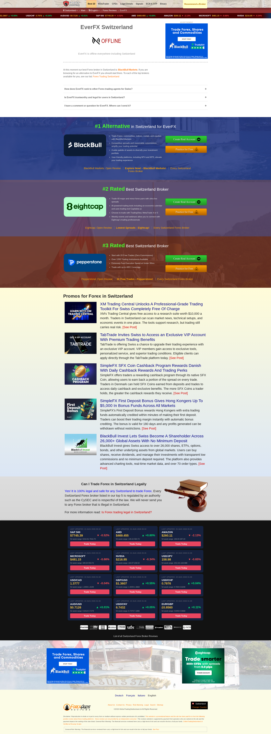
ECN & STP (151, 4)
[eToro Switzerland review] (149, 629)
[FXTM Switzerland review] (187, 629)
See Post (156, 729)
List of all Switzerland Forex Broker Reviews (135, 636)
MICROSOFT (176, 16)
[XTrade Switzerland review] (121, 629)
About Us (111, 705)
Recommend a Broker (195, 4)
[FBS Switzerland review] (103, 629)
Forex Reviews (110, 10)
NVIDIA (211, 16)
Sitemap (160, 705)
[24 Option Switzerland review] (178, 629)
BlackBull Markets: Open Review (102, 168)
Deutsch (119, 695)
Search (153, 705)
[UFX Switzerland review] (131, 629)
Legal (146, 705)
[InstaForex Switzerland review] (112, 629)
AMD (104, 16)
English (94, 10)
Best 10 (91, 4)
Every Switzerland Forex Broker (171, 227)
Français (130, 695)
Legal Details (126, 4)
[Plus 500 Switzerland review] (84, 629)
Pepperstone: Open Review (96, 279)
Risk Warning (138, 705)
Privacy (129, 705)
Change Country (199, 707)
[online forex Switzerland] (71, 6)
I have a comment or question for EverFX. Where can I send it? (135, 105)
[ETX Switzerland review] (168, 629)
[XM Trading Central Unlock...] (81, 322)
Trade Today (90, 544)
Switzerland (70, 10)
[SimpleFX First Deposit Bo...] (81, 419)
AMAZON (139, 16)
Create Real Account (184, 139)
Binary (163, 4)
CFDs (114, 4)
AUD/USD (35, 16)
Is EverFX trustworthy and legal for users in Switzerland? (135, 97)
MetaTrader (103, 4)
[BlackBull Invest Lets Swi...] (81, 454)
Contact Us (120, 705)
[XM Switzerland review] (93, 629)
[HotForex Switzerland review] (140, 629)
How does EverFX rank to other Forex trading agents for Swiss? (135, 89)
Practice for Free (184, 149)
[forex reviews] (77, 710)
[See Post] (130, 327)
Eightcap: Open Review (98, 227)
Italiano (141, 695)
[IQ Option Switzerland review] (159, 629)
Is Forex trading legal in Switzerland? (126, 512)
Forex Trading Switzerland (106, 76)
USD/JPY (245, 16)
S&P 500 (71, 16)
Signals (139, 4)
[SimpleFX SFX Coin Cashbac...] (81, 383)
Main (83, 10)
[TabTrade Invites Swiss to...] (81, 353)
